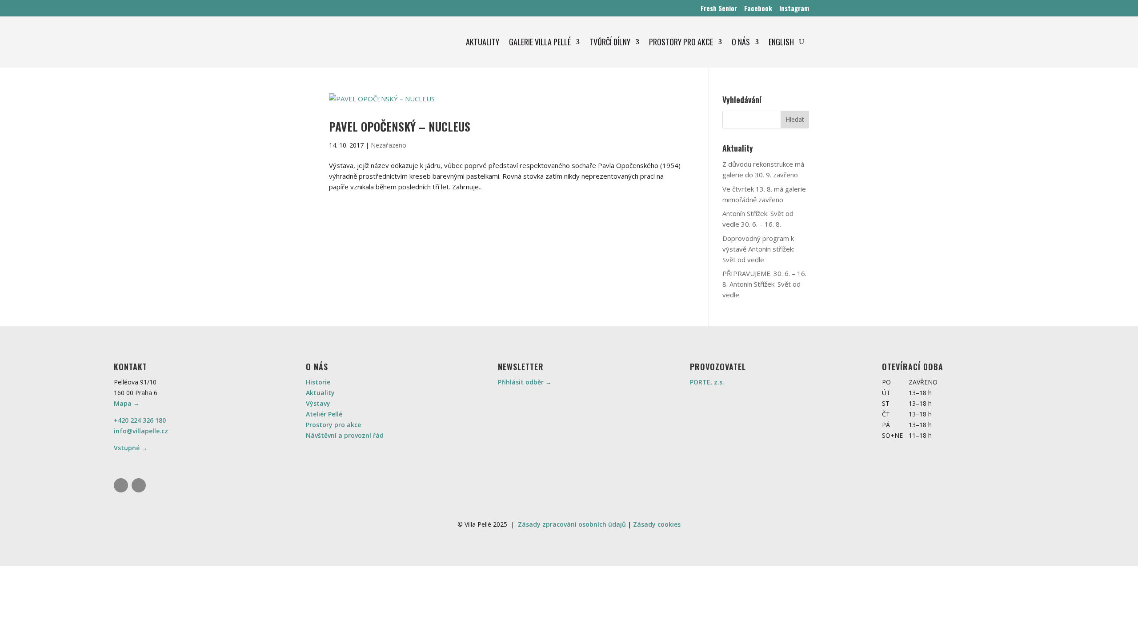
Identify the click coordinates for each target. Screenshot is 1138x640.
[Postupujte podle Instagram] (121, 485)
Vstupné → (131, 448)
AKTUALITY (482, 42)
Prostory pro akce (333, 424)
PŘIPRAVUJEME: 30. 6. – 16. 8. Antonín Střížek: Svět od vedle (764, 284)
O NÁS (741, 42)
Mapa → (127, 403)
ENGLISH (781, 42)
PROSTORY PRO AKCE (681, 42)
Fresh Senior (719, 8)
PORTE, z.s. (707, 382)
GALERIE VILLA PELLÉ (540, 42)
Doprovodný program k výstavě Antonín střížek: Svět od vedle (758, 249)
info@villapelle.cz (141, 431)
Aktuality (320, 392)
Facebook (758, 8)
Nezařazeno (388, 145)
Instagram (794, 8)
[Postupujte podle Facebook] (139, 485)
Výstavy (318, 403)
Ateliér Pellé (324, 414)
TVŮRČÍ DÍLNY (609, 42)
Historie (318, 382)
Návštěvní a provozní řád (345, 435)
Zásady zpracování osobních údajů (572, 524)
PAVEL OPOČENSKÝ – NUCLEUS (399, 126)
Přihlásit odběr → (525, 382)
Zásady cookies (657, 524)
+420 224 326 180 (140, 420)
